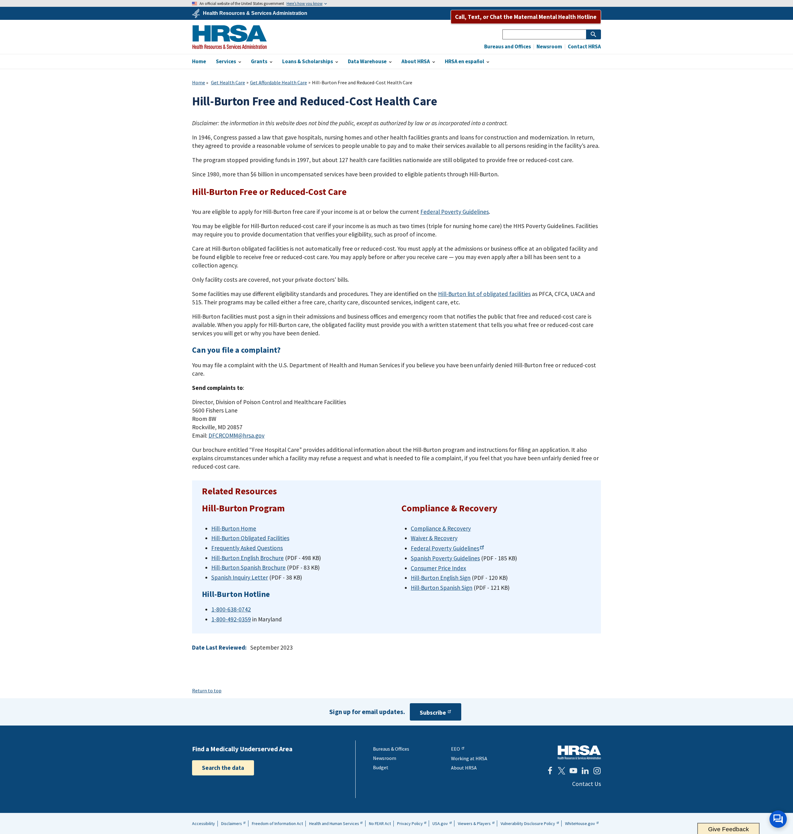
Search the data (223, 767)
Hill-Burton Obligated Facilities (250, 538)
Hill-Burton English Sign (441, 577)
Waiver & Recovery (434, 538)
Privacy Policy (410, 823)
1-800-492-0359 (231, 619)
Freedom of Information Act (277, 823)
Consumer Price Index (438, 568)
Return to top (206, 690)
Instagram (597, 771)
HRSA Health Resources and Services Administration (579, 752)
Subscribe (433, 712)
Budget (380, 767)
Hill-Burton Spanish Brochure (248, 567)
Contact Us (586, 784)
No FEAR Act (380, 823)
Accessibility (203, 823)
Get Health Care (228, 82)
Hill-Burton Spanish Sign (441, 587)
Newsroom (549, 46)
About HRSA (464, 768)
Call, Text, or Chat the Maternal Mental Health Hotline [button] (526, 16)
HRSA (229, 37)
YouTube (573, 771)
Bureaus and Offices (507, 46)
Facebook (550, 771)
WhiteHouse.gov (580, 823)
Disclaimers (231, 823)
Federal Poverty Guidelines (454, 211)
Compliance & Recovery (441, 528)
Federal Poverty (445, 548)
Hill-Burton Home (233, 528)
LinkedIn (585, 771)
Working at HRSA (469, 758)
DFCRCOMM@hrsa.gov (236, 435)
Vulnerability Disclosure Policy (528, 823)
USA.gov (440, 823)
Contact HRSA (584, 46)
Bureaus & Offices (391, 749)
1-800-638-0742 (231, 609)
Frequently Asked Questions (247, 548)
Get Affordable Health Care (278, 82)
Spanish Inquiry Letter (239, 577)
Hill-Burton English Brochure (247, 558)
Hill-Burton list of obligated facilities (484, 294)
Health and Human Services (334, 823)
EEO (455, 749)
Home (198, 82)
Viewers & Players (474, 823)
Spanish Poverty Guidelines (445, 558)
